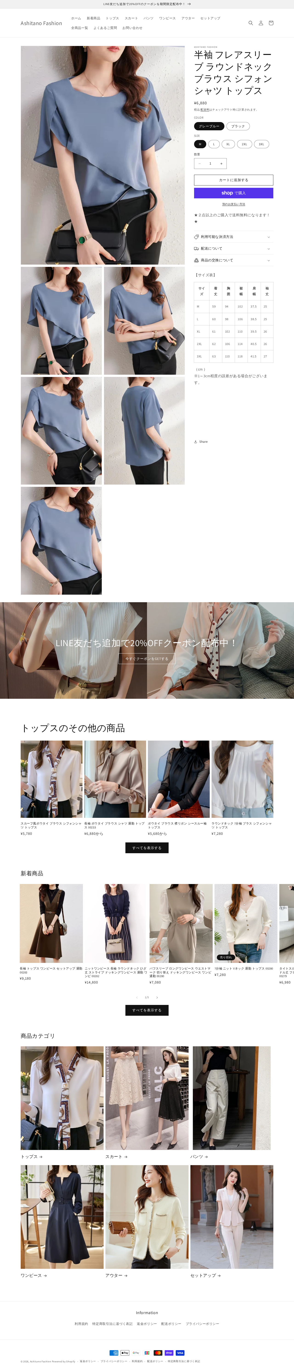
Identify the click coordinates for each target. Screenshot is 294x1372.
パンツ (196, 1156)
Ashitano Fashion (40, 1361)
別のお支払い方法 (233, 204)
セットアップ (203, 1275)
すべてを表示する (147, 848)
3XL (261, 144)
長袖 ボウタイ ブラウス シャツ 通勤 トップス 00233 (114, 825)
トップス (29, 1156)
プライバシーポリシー (202, 1324)
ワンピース (31, 1275)
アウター (113, 1275)
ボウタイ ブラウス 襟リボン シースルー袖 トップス (177, 825)
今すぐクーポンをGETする (147, 658)
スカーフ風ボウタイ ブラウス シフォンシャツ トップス (51, 825)
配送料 (205, 109)
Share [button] (203, 441)
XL (228, 144)
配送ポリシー (171, 1324)
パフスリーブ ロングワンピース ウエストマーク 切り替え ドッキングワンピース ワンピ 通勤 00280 (180, 972)
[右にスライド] (157, 998)
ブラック (238, 126)
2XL (244, 144)
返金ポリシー (147, 1324)
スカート (113, 1156)
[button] (251, 23)
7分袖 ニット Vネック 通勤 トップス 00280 (244, 968)
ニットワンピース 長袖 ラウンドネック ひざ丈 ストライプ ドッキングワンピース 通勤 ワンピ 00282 (116, 972)
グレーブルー (209, 126)
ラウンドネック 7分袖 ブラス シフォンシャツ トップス (242, 825)
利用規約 (81, 1324)
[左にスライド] (137, 998)
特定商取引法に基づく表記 (112, 1324)
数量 (197, 155)
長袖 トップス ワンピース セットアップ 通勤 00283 (51, 970)
